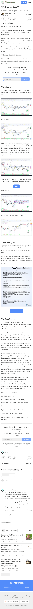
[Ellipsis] (31, 490)
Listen (29, 14)
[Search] (30, 530)
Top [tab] (3, 530)
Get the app (24, 601)
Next (27, 463)
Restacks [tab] (12, 475)
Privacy (28, 596)
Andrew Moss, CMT (10, 13)
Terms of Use (24, 443)
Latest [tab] (7, 530)
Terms (11, 597)
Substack (8, 605)
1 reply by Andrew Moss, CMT (14, 515)
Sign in (29, 2)
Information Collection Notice (18, 445)
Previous (6, 463)
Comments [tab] (5, 475)
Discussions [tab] (14, 530)
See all (4, 575)
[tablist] (8, 475)
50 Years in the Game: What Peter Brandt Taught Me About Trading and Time (11, 561)
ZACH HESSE (8, 490)
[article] (16, 538)
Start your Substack (12, 601)
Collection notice (18, 597)
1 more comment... (6, 522)
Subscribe (23, 2)
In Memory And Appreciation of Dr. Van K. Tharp (12, 536)
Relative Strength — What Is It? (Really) (11, 546)
